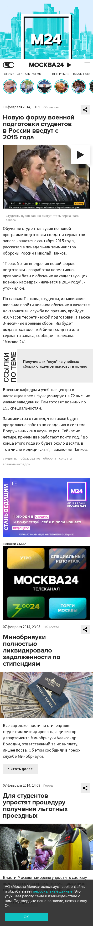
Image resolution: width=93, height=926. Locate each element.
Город (48, 785)
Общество (51, 107)
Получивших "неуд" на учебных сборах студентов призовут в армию (55, 364)
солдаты (65, 458)
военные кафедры (17, 464)
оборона (49, 458)
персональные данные (52, 891)
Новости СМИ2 (14, 544)
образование (30, 458)
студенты (10, 458)
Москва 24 (46, 65)
